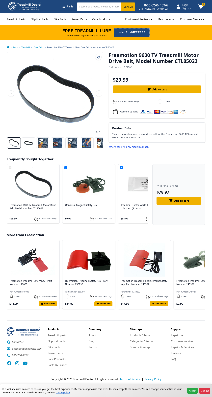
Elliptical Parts (39, 19)
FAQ (173, 359)
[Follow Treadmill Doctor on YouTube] (25, 363)
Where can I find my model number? (129, 146)
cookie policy (63, 392)
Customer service (182, 341)
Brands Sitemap (140, 347)
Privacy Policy (153, 379)
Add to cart (159, 89)
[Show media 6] (86, 143)
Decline (205, 390)
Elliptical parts (56, 341)
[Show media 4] (57, 143)
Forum (93, 347)
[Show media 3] (43, 143)
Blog (91, 341)
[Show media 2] (28, 143)
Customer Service (191, 19)
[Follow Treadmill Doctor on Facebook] (9, 363)
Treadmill (25, 47)
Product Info (121, 128)
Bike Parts (60, 19)
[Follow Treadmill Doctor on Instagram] (17, 363)
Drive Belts (38, 47)
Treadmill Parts (16, 19)
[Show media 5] (72, 143)
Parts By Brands (58, 365)
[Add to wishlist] (98, 57)
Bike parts (54, 347)
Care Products (101, 19)
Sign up (186, 8)
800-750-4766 (156, 5)
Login (185, 4)
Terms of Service (130, 379)
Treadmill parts (57, 335)
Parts (15, 47)
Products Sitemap (141, 335)
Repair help (178, 335)
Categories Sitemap (142, 341)
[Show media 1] (14, 143)
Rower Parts (79, 19)
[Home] (8, 47)
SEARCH (128, 6)
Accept (192, 390)
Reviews (176, 353)
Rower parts (55, 353)
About (92, 335)
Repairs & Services (182, 347)
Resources (164, 19)
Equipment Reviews (137, 19)
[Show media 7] (101, 143)
